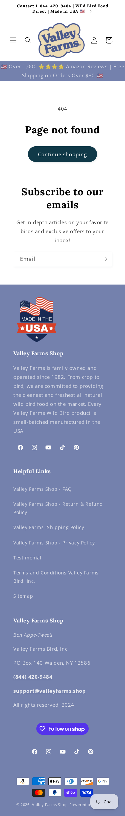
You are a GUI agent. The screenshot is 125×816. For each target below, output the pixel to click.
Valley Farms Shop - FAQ (42, 489)
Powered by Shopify (89, 804)
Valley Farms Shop (50, 804)
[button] (13, 40)
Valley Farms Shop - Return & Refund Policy (58, 508)
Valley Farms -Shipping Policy (48, 527)
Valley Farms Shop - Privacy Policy (54, 542)
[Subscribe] (104, 259)
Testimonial (27, 557)
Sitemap (23, 596)
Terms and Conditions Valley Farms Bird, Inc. (56, 576)
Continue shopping (62, 154)
